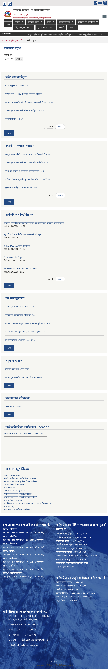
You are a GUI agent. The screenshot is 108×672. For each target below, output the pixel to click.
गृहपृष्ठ (8, 24)
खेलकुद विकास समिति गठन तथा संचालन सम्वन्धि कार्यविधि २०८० (27, 154)
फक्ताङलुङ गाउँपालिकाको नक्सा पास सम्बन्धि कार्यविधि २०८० (26, 162)
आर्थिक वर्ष (8, 55)
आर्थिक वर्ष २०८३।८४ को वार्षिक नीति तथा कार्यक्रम (23, 94)
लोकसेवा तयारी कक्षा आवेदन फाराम (17, 369)
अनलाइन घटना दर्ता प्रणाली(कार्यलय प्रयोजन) (20, 497)
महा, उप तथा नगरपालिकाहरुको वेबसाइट (18, 509)
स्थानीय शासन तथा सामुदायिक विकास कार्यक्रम (20, 481)
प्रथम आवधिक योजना (13, 406)
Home (4, 40)
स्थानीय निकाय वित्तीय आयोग (14, 484)
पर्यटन (48, 22)
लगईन (70, 27)
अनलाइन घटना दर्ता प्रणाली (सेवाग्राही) (18, 494)
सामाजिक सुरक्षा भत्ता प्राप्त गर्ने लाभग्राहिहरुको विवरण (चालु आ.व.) (27, 503)
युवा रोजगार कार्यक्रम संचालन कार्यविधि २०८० (21, 187)
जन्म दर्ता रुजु (9, 506)
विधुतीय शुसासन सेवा (21, 27)
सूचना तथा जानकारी (43, 27)
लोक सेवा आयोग (9, 488)
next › (60, 127)
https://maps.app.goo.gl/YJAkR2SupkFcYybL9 (24, 433)
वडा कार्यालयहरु (63, 22)
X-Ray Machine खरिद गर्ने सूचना (17, 246)
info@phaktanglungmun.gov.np (24, 645)
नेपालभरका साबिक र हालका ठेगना (15, 491)
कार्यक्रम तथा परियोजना (85, 22)
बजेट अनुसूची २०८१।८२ (14, 119)
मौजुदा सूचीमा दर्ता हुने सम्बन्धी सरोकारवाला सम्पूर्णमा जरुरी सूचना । (44, 34)
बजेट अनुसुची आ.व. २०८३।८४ (84, 34)
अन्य (9, 133)
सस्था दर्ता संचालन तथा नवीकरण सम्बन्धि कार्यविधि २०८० (25, 171)
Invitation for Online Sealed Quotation (21, 269)
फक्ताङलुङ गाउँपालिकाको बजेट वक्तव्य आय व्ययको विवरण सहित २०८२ (30, 102)
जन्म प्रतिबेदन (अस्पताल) (13, 500)
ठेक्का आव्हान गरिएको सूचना (13, 257)
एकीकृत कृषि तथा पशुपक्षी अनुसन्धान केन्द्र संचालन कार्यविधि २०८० (28, 179)
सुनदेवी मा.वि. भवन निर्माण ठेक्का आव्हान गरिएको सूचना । (24, 234)
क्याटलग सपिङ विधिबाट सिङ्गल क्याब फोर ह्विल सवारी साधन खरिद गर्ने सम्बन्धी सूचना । (34, 223)
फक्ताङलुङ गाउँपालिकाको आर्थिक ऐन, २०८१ (21, 307)
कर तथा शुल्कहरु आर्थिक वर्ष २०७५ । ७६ (20, 340)
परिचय (16, 22)
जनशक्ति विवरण (32, 22)
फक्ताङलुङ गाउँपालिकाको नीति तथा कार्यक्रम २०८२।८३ (25, 110)
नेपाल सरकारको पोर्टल (12, 475)
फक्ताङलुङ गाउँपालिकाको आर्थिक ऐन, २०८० (21, 315)
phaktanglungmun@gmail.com (34, 640)
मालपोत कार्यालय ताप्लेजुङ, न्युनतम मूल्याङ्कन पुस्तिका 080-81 (27, 323)
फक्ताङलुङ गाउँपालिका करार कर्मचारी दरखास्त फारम (23, 377)
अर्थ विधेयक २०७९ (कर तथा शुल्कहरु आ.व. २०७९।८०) (25, 332)
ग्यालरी (61, 27)
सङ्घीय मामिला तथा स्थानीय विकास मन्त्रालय (20, 478)
